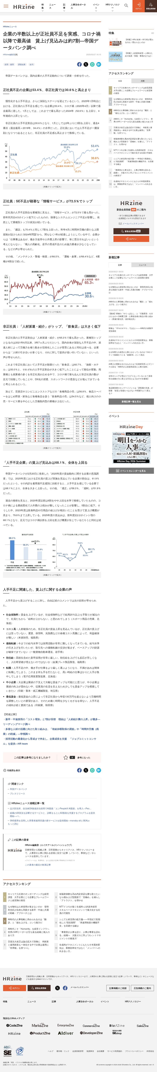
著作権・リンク (62, 1051)
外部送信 (150, 1051)
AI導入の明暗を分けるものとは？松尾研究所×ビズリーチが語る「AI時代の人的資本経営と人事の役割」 (131, 365)
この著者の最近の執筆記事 (38, 864)
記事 (64, 6)
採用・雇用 (9, 64)
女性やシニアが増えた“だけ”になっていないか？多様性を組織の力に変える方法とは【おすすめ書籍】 (130, 377)
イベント (96, 6)
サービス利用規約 (114, 1051)
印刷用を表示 (13, 770)
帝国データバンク (18, 788)
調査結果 (21, 64)
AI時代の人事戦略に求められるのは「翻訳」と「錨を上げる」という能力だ (27, 921)
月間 (142, 81)
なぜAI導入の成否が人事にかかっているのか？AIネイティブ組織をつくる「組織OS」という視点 (131, 353)
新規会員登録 (132, 231)
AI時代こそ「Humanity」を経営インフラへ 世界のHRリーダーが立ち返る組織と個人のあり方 (29, 932)
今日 (120, 81)
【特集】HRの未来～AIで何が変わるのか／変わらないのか (139, 40)
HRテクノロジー (112, 6)
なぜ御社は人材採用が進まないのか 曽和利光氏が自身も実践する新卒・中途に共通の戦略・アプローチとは (28, 909)
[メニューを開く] (6, 6)
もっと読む (13, 823)
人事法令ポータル (84, 1001)
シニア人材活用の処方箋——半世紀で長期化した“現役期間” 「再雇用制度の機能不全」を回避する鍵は (79, 922)
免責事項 (90, 1051)
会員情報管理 (77, 1051)
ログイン (133, 238)
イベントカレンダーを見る (133, 470)
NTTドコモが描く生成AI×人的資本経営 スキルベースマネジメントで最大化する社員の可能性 (79, 909)
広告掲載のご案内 (142, 988)
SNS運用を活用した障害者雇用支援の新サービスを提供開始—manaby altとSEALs (49, 820)
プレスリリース (17, 793)
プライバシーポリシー (134, 1051)
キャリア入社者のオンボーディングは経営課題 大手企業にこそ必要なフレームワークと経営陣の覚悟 (28, 897)
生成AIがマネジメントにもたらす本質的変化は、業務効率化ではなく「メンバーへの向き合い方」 (79, 948)
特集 (43, 6)
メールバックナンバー (133, 223)
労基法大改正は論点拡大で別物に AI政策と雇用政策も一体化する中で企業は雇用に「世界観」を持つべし (28, 944)
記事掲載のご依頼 (117, 988)
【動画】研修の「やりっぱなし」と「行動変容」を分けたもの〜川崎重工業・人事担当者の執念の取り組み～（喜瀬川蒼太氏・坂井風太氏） (131, 316)
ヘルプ (50, 1051)
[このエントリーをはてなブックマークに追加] (98, 64)
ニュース (142, 264)
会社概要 (100, 1051)
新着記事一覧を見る (131, 401)
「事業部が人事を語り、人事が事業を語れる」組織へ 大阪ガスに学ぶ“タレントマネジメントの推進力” (80, 935)
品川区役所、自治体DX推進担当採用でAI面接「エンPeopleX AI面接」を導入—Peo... (50, 808)
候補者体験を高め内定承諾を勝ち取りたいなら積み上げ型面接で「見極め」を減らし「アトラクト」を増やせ (79, 897)
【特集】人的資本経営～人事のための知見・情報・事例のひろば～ (139, 54)
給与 (31, 64)
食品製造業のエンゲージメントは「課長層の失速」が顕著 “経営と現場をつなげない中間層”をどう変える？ (131, 390)
